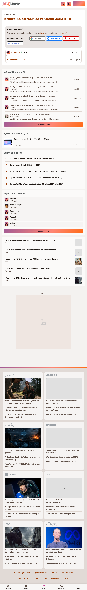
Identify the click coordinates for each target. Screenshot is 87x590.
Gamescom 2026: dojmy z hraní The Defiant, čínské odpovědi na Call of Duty (37, 278)
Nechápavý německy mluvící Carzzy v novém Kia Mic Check (23, 508)
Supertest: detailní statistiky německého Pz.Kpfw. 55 (27, 269)
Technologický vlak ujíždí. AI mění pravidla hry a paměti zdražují (22, 458)
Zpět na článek (11, 14)
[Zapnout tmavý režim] (69, 4)
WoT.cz (8, 252)
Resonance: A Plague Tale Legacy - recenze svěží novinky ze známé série (21, 409)
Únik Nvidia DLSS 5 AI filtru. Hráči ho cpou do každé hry (21, 558)
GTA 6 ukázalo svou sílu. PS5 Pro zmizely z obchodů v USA (30, 240)
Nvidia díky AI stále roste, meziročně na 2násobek (61, 558)
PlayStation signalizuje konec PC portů (61, 461)
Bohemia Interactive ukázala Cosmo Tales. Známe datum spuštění (21, 416)
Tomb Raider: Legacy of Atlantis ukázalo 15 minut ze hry (62, 451)
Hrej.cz (7, 243)
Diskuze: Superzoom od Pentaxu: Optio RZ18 (37, 19)
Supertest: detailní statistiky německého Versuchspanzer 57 (31, 250)
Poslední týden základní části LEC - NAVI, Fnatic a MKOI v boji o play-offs (22, 501)
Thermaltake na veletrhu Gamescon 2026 (61, 563)
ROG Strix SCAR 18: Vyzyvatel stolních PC (61, 414)
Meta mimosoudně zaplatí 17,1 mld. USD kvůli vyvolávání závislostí (63, 551)
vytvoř (64, 33)
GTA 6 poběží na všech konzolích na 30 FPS (62, 457)
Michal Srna (15, 52)
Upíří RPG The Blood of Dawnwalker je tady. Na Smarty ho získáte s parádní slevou (22, 402)
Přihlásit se (78, 4)
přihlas (41, 33)
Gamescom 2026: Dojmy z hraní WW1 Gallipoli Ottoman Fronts (31, 259)
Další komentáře (43, 124)
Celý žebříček (43, 231)
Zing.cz (8, 280)
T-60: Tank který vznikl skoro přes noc (60, 514)
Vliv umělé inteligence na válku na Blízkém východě (20, 451)
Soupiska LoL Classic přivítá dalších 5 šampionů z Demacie (22, 515)
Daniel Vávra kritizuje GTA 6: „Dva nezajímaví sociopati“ (21, 564)
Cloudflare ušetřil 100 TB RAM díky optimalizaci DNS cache (22, 465)
